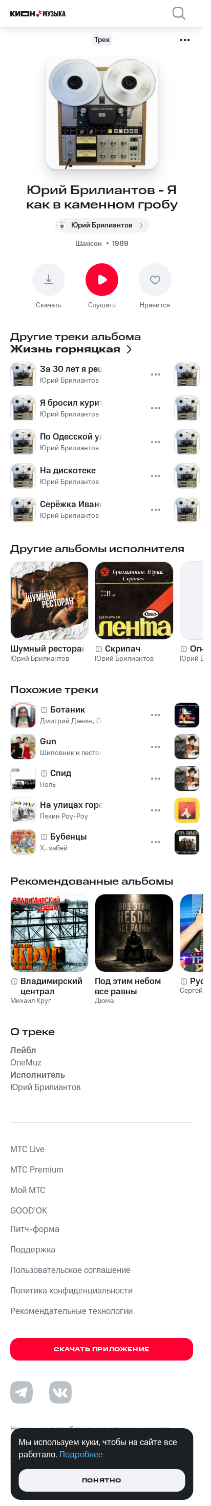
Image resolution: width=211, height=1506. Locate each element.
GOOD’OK (28, 1211)
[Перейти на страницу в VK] (60, 1392)
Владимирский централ (51, 986)
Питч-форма (34, 1229)
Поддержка (32, 1250)
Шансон (88, 244)
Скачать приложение (102, 1349)
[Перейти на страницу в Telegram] (21, 1392)
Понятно (101, 1480)
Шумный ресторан (48, 649)
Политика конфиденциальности (71, 1291)
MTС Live (27, 1149)
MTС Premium (37, 1170)
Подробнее (81, 1455)
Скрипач (122, 649)
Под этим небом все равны (128, 986)
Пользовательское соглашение (70, 1270)
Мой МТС (28, 1190)
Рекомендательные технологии (71, 1311)
